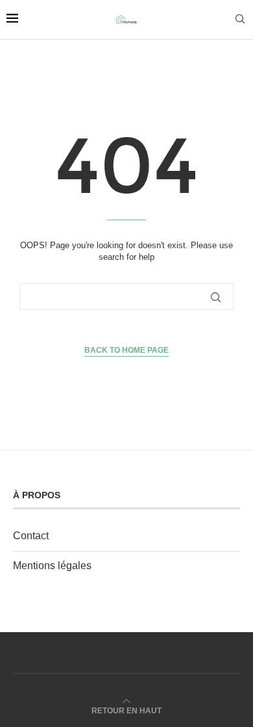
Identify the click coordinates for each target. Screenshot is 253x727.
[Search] (240, 19)
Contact (31, 535)
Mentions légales (52, 565)
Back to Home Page (126, 350)
